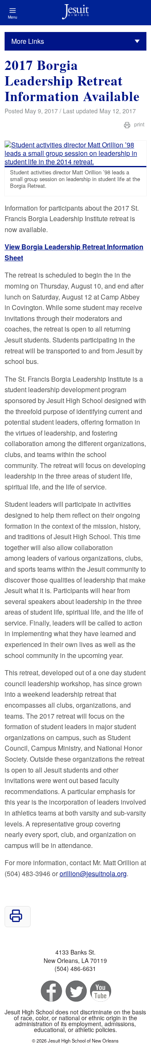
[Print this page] (16, 920)
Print (138, 124)
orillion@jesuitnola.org (93, 873)
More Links (27, 41)
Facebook (50, 991)
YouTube (100, 991)
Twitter (75, 991)
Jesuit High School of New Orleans (75, 12)
